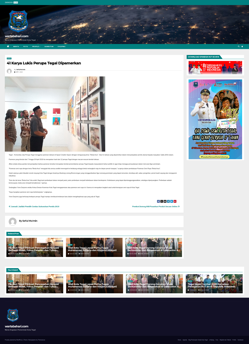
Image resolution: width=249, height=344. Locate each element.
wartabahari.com (16, 36)
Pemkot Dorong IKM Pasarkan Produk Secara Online (155, 207)
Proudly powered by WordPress (14, 340)
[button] (238, 46)
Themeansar (41, 340)
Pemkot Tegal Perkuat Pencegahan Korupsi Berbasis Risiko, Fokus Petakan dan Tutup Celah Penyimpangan (33, 250)
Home (179, 340)
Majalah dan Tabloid (225, 340)
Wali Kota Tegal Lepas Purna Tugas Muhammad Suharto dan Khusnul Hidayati (92, 249)
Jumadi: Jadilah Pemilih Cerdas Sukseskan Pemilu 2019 (35, 207)
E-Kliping (61, 46)
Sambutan (48, 46)
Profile (35, 46)
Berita (16, 46)
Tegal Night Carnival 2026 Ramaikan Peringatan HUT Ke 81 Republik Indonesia (211, 285)
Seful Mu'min (20, 69)
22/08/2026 (193, 290)
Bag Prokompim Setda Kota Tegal (198, 340)
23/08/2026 (73, 290)
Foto (25, 46)
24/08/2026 (14, 290)
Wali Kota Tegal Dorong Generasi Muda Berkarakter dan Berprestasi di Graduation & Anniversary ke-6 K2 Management (152, 250)
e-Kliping (211, 340)
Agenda (185, 340)
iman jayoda (25, 253)
